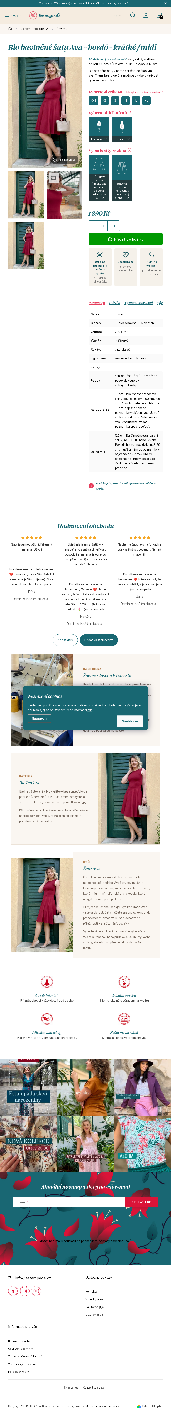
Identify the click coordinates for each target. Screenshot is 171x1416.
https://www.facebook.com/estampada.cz (13, 1291)
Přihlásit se (141, 1202)
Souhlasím (130, 721)
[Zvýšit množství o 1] (114, 226)
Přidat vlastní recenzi (99, 640)
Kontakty (91, 1291)
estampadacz (25, 1291)
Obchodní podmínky (20, 1348)
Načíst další (65, 640)
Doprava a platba (19, 1341)
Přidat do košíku (129, 239)
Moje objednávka (18, 1371)
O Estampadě (94, 1314)
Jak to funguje (95, 1307)
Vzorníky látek (94, 1299)
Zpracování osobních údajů (25, 1356)
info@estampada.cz (33, 1277)
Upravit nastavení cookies (102, 1406)
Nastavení (39, 718)
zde (89, 710)
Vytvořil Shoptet (152, 1406)
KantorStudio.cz (93, 1387)
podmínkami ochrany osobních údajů (106, 1241)
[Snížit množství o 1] (94, 226)
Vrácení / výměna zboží (22, 1364)
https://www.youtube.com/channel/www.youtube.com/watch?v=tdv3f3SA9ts (36, 1291)
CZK (114, 16)
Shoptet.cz (71, 1387)
